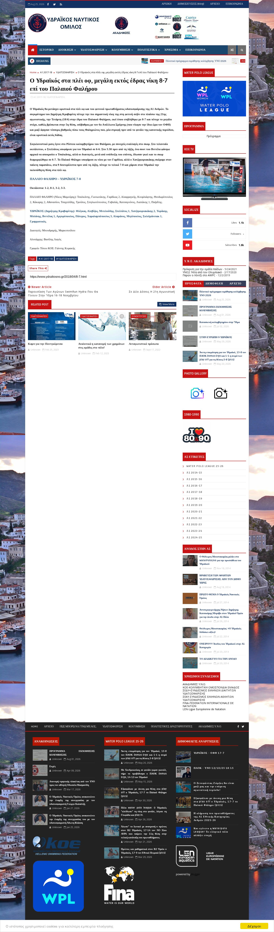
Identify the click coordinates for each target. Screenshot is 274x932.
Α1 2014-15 (194, 472)
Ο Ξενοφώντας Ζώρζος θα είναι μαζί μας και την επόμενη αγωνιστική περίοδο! (214, 786)
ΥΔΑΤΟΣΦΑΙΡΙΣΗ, (56, 97)
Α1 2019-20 (194, 505)
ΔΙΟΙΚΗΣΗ (65, 49)
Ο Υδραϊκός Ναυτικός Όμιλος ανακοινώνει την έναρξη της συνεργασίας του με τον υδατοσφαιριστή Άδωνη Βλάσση (72, 819)
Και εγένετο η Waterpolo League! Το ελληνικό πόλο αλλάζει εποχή (211, 832)
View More (168, 304)
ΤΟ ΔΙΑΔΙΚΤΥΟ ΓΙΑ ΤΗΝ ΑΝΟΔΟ (218, 658)
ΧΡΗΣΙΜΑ (171, 49)
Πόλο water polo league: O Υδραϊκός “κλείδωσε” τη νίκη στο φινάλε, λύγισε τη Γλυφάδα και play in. (143, 811)
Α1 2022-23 (194, 524)
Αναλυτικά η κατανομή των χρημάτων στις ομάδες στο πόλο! (101, 345)
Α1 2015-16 (194, 479)
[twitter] (54, 4)
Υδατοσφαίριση (113, 726)
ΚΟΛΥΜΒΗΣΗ (121, 49)
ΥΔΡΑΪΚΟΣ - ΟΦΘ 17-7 (209, 753)
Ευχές (52, 766)
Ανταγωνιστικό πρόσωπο (144, 343)
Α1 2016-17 (194, 485)
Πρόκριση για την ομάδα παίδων (202, 269)
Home (33, 72)
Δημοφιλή (214, 283)
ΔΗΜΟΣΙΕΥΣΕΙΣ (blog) (190, 3)
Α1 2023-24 (194, 530)
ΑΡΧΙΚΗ (166, 3)
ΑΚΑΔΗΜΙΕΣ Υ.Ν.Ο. (194, 684)
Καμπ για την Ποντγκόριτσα (45, 343)
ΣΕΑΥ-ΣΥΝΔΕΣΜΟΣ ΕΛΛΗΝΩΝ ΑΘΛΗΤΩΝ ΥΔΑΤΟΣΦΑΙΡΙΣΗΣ (208, 698)
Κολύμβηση (137, 726)
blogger (196, 874)
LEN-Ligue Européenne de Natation (204, 709)
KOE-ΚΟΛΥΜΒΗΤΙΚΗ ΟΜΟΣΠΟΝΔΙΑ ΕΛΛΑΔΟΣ (211, 687)
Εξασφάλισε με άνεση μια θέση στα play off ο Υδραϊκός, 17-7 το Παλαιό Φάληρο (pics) (143, 792)
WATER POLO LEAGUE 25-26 (205, 466)
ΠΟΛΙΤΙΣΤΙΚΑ (147, 49)
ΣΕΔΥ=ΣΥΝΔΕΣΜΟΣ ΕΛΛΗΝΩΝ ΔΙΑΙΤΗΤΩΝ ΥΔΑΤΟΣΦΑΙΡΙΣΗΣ (209, 692)
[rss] (61, 4)
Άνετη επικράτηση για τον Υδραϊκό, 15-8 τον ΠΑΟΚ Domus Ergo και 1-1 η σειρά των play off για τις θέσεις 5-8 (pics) (222, 356)
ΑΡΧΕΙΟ (215, 3)
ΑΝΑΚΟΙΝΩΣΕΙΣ (213, 61)
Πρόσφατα (193, 283)
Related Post (39, 304)
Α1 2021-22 (194, 518)
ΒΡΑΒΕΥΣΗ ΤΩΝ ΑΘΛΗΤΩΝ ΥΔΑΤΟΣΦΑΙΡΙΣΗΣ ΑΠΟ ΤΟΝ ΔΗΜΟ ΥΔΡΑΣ (220, 579)
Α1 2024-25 (194, 537)
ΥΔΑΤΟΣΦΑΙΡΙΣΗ (92, 49)
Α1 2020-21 (194, 511)
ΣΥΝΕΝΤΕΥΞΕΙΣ (139, 316)
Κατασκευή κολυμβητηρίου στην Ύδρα (219, 322)
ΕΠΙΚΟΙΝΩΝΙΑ (234, 3)
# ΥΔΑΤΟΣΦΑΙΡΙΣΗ (66, 258)
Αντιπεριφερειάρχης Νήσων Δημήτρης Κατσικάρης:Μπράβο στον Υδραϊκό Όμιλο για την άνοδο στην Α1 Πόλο (221, 613)
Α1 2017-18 (46, 72)
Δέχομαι (254, 926)
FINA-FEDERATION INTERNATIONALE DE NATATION (208, 704)
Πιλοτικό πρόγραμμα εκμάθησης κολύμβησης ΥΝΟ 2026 (160, 61)
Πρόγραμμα (214, 136)
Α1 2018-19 (194, 498)
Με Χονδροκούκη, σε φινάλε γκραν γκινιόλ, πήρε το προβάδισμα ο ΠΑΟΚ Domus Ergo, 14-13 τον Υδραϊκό (143, 773)
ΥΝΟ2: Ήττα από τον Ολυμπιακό (202, 272)
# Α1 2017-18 (46, 258)
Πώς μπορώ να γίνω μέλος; (78, 726)
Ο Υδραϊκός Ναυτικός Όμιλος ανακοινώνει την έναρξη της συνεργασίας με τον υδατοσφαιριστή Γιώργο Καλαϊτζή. (72, 800)
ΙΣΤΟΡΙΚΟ (47, 49)
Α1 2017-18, (40, 97)
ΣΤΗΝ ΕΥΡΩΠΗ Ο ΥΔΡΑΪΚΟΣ (215, 337)
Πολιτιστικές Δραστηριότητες (171, 726)
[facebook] (48, 4)
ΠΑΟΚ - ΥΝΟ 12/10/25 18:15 (214, 768)
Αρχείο (235, 283)
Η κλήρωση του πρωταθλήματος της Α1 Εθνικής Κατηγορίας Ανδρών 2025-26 (214, 817)
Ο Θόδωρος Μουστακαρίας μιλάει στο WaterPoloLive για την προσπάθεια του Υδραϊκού (220, 560)
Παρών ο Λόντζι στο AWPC (199, 275)
